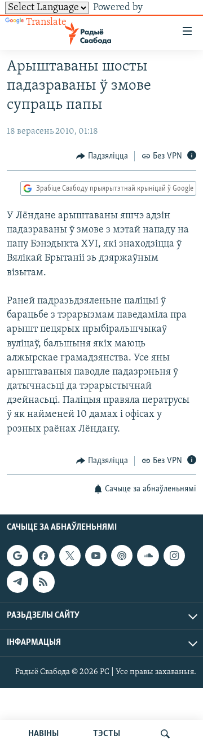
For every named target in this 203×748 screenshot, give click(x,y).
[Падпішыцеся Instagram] (174, 555)
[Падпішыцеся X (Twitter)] (70, 555)
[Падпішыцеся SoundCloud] (147, 555)
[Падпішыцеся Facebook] (43, 555)
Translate (46, 22)
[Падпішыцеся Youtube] (96, 555)
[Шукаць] (165, 734)
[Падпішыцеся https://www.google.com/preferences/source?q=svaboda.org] (17, 555)
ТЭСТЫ (106, 733)
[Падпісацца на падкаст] (122, 555)
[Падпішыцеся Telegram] (17, 582)
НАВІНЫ (43, 733)
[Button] (102, 156)
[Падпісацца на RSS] (43, 582)
